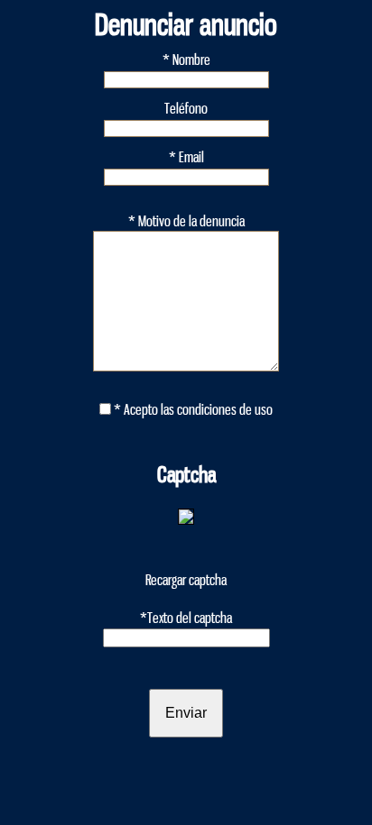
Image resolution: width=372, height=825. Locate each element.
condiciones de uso (225, 409)
